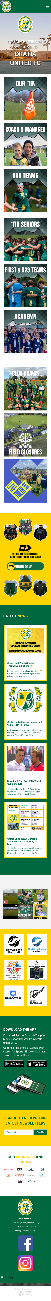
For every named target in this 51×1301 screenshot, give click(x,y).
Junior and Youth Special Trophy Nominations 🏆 (20, 664)
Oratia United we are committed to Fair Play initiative (24, 723)
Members (26, 1292)
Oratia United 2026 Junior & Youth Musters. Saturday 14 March (22, 841)
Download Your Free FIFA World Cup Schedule (24, 782)
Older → (25, 862)
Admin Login (26, 1294)
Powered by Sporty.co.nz (25, 1289)
